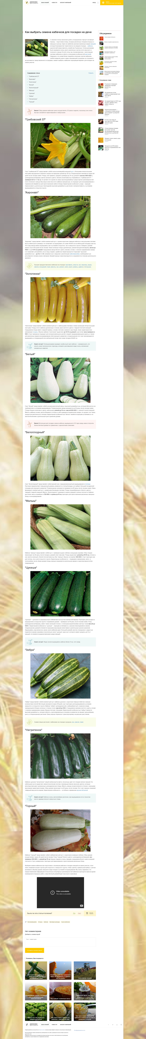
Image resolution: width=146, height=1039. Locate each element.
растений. (88, 54)
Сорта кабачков (65, 922)
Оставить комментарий (34, 950)
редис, (90, 265)
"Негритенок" (33, 99)
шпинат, (61, 267)
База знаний (45, 2)
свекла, (36, 267)
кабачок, (90, 46)
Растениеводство (32, 922)
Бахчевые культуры (55, 922)
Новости (54, 2)
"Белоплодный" (33, 87)
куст (72, 171)
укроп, (71, 267)
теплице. (87, 484)
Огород (40, 922)
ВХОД (94, 2)
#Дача (113, 2)
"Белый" (31, 85)
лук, (80, 265)
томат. (82, 722)
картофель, (69, 265)
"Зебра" (31, 96)
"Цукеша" (32, 93)
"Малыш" (31, 90)
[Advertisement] (73, 16)
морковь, (84, 265)
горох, (49, 267)
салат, (66, 267)
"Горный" (31, 102)
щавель (80, 267)
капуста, (75, 265)
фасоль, (53, 267)
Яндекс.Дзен (42, 1029)
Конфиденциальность (79, 1030)
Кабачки (46, 922)
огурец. (35, 332)
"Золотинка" (32, 82)
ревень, (75, 267)
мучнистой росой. (82, 790)
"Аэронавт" (32, 79)
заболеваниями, (75, 254)
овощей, (93, 44)
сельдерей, (42, 267)
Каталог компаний (65, 2)
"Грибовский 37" (34, 76)
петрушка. (88, 267)
